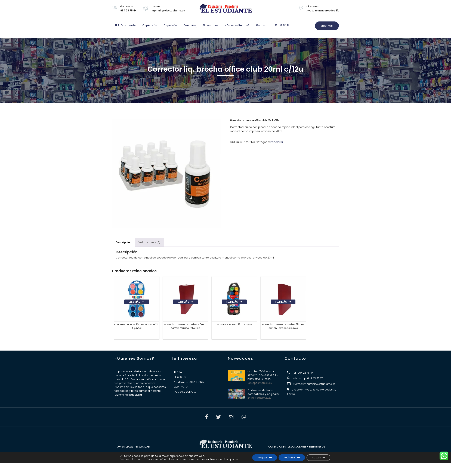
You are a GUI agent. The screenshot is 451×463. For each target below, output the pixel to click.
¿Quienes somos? (185, 391)
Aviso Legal (125, 446)
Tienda (178, 372)
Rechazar (290, 457)
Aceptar (263, 457)
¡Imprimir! (327, 25)
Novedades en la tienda (189, 382)
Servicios (189, 25)
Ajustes (316, 457)
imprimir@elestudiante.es (319, 384)
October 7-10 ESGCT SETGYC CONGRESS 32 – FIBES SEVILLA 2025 (263, 375)
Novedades (210, 25)
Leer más (134, 302)
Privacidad (142, 446)
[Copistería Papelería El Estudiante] (225, 8)
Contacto (262, 25)
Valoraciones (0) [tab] (149, 242)
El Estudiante (127, 25)
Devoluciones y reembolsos (306, 446)
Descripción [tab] (123, 242)
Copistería (149, 25)
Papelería (170, 25)
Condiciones (277, 446)
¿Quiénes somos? (236, 25)
